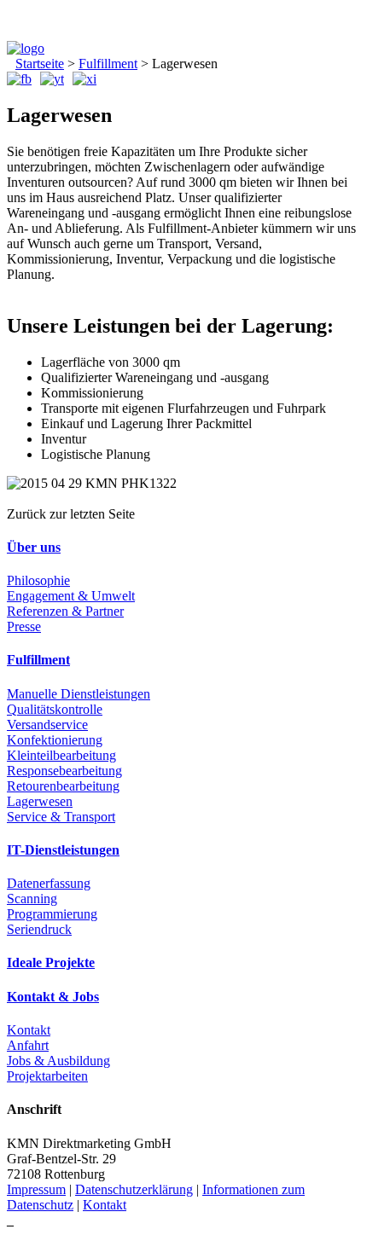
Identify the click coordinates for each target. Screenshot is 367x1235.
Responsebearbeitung (64, 770)
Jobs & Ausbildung (58, 1060)
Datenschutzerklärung (134, 1189)
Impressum (36, 1189)
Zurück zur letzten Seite (71, 514)
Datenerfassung (48, 883)
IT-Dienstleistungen (63, 850)
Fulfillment (108, 63)
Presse (24, 626)
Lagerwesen (40, 801)
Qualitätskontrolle (54, 709)
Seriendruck (39, 929)
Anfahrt (28, 1045)
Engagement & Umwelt (71, 596)
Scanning (32, 898)
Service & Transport (61, 816)
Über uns (34, 547)
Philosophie (38, 580)
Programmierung (52, 914)
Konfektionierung (54, 740)
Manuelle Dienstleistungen (78, 694)
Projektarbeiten (47, 1076)
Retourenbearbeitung (63, 786)
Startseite (39, 63)
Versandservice (47, 724)
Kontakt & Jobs (53, 996)
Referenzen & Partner (65, 611)
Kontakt (28, 1030)
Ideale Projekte (51, 962)
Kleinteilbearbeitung (61, 755)
